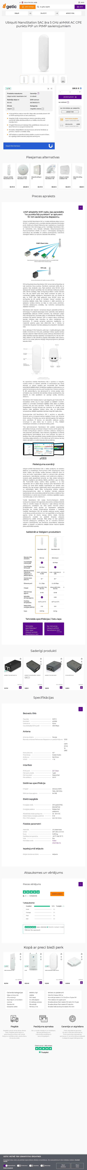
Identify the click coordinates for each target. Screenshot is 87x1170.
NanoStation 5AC (41, 549)
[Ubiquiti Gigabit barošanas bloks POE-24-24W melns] (33, 664)
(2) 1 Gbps (55, 771)
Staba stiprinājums (56, 842)
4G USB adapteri (34, 1000)
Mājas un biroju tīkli (13, 995)
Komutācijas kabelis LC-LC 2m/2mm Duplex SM (62, 997)
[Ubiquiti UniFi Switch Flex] (74, 959)
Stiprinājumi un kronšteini (14, 1000)
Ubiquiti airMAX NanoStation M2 (8, 177)
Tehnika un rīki (33, 1006)
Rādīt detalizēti (8, 1168)
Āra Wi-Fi (43, 13)
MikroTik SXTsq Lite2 (77, 177)
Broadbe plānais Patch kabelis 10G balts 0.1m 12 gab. (63, 1002)
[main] (10, 6)
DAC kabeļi (32, 997)
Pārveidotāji (32, 1004)
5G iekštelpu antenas (35, 1002)
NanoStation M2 (55, 549)
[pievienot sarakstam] (51, 88)
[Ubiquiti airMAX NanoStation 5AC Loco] (53, 959)
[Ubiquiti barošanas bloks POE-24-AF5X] (74, 664)
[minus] (60, 92)
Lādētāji (31, 995)
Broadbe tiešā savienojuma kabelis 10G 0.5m (61, 1006)
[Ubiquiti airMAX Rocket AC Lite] (33, 959)
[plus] (80, 92)
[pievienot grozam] (20, 687)
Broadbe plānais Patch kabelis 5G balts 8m (60, 1004)
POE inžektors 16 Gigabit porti (57, 1000)
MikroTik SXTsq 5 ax (36, 177)
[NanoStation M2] (55, 542)
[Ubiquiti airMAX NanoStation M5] (13, 959)
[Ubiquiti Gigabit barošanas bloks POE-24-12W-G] (13, 664)
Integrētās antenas (35, 109)
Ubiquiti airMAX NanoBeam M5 (50, 177)
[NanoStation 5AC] (42, 542)
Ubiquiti (17, 13)
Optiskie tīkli (10, 1004)
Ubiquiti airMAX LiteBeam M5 (64, 177)
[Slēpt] (81, 208)
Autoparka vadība (12, 1006)
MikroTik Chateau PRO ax (55, 995)
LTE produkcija (11, 997)
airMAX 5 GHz (70, 13)
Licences (9, 1002)
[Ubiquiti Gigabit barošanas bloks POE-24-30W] (53, 664)
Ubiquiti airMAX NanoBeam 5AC (22, 177)
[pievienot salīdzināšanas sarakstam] (48, 88)
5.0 (9, 88)
